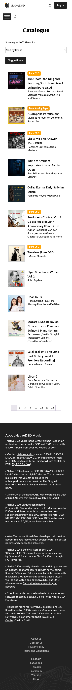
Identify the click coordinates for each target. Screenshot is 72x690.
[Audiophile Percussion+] (16, 115)
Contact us (36, 643)
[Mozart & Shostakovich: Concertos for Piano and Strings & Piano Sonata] (16, 328)
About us (36, 639)
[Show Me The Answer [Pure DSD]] (16, 140)
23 (47, 407)
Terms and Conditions (36, 651)
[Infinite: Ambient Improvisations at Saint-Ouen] (16, 167)
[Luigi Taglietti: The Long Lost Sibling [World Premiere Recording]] (16, 358)
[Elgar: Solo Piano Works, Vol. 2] (16, 278)
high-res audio (25, 454)
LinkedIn (36, 659)
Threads (36, 667)
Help (36, 679)
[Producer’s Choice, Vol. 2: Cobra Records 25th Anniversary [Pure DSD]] (16, 218)
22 (41, 407)
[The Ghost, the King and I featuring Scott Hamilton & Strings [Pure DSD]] (16, 80)
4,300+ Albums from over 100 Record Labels (30, 447)
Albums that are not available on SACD (36, 498)
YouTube (36, 675)
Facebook (36, 663)
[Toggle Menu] (7, 16)
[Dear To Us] (16, 303)
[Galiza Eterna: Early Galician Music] (16, 193)
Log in (60, 5)
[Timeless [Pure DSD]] (16, 253)
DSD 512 (20, 553)
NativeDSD (15, 5)
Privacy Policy (36, 647)
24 (52, 407)
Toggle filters (15, 60)
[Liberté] (16, 383)
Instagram (36, 671)
